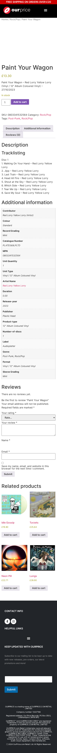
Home (5, 19)
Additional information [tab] (37, 128)
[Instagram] (13, 621)
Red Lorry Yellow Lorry (14, 285)
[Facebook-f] (7, 621)
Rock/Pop (15, 19)
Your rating (9, 413)
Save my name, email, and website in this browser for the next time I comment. (25, 467)
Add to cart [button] (10, 534)
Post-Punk (14, 118)
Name (6, 440)
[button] (45, 10)
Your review (9, 422)
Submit (11, 689)
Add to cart (20, 101)
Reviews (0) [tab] (13, 134)
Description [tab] (13, 128)
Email (6, 451)
